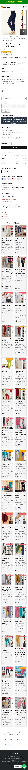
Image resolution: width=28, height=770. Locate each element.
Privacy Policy (19, 756)
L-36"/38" (13, 106)
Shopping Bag (8, 744)
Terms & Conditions (10, 756)
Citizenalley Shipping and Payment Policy (14, 758)
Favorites (19, 739)
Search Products (8, 734)
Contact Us (10, 763)
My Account (19, 734)
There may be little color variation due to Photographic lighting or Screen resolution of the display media (14, 81)
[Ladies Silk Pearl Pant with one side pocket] (7, 612)
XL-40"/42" (22, 106)
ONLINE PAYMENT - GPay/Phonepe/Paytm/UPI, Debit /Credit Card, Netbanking (14, 132)
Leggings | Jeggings (6, 40)
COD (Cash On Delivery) (11, 138)
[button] (6, 7)
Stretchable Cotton (8, 71)
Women (13, 38)
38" (4, 91)
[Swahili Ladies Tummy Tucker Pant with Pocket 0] (14, 22)
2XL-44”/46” (5, 110)
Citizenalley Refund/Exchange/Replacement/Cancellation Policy (14, 761)
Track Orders (8, 739)
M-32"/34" (5, 106)
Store (7, 38)
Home (3, 38)
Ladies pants (20, 38)
